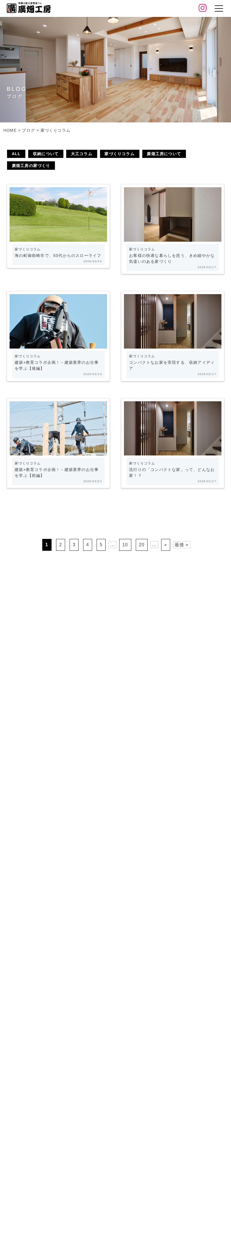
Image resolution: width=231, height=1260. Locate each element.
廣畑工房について (164, 153)
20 (142, 544)
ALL (16, 153)
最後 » (182, 544)
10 (125, 544)
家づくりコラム (119, 153)
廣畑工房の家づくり (31, 165)
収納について (46, 153)
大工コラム (81, 153)
